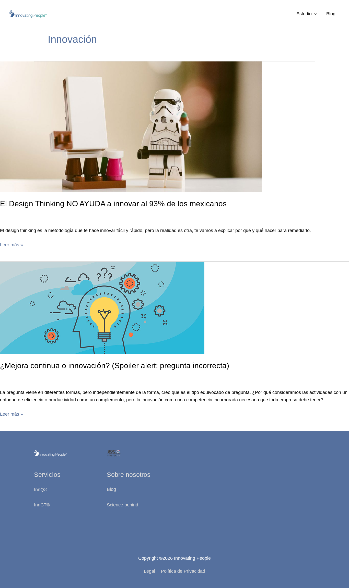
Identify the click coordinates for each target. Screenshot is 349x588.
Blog (330, 13)
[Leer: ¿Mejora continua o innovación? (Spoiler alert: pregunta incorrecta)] (102, 307)
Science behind (122, 504)
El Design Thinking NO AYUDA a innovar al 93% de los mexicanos (113, 203)
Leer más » (11, 245)
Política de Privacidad (183, 571)
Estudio (304, 13)
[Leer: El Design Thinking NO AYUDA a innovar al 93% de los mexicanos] (131, 126)
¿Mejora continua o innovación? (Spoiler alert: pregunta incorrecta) (114, 365)
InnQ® (41, 489)
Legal (149, 571)
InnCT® (42, 504)
